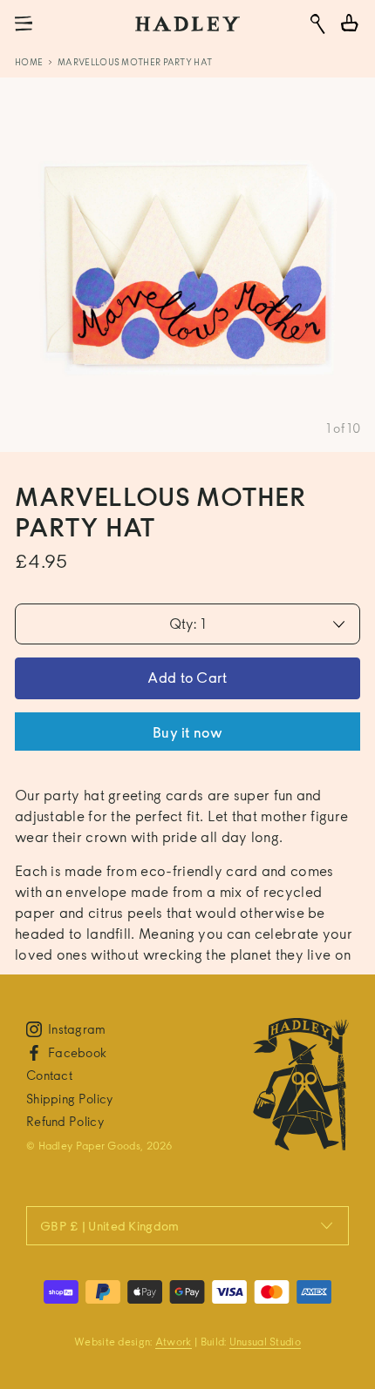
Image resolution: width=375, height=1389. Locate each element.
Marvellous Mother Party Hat (135, 62)
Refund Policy (65, 1121)
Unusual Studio (265, 1341)
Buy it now (187, 733)
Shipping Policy (69, 1098)
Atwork (173, 1341)
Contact (49, 1075)
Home (29, 62)
